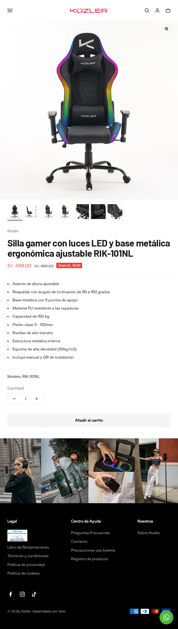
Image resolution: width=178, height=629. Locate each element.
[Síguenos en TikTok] (34, 594)
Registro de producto (89, 558)
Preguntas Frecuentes (90, 532)
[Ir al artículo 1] (14, 212)
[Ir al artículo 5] (81, 212)
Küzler (13, 231)
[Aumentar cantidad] (36, 398)
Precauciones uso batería (93, 550)
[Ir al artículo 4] (64, 212)
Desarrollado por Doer (49, 611)
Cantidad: (16, 388)
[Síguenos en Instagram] (22, 594)
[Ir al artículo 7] (115, 212)
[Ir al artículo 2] (31, 212)
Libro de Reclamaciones (28, 547)
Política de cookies (23, 573)
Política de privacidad (26, 564)
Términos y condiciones (27, 555)
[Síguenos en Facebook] (10, 594)
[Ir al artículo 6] (98, 212)
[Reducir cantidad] (14, 398)
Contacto (79, 541)
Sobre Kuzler (148, 532)
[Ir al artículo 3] (48, 212)
